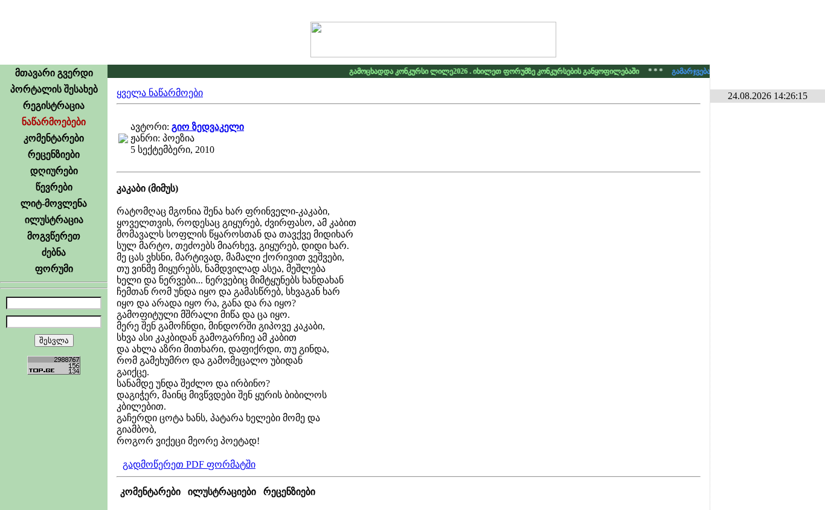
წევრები (54, 187)
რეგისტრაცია (54, 105)
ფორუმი (54, 268)
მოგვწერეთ (53, 236)
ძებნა (54, 252)
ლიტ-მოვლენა (54, 203)
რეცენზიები (54, 154)
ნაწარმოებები (54, 122)
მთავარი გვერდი (54, 73)
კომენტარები (54, 138)
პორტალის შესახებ (54, 89)
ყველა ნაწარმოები (160, 93)
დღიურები (54, 171)
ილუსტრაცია (54, 220)
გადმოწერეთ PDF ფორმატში (189, 464)
